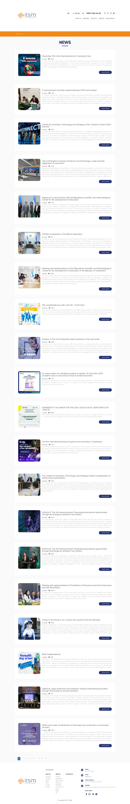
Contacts (48, 786)
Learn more (105, 72)
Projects (94, 18)
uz (76, 13)
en (73, 13)
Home (18, 34)
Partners (86, 18)
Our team (48, 776)
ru (79, 13)
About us (78, 18)
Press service (110, 18)
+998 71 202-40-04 (93, 13)
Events (47, 782)
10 (46, 758)
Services (101, 18)
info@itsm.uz (88, 776)
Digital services (59, 780)
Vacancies (48, 778)
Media (57, 790)
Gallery (47, 780)
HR (56, 792)
